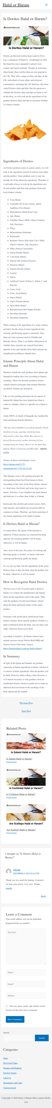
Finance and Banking (12, 1068)
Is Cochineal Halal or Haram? (20, 794)
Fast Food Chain (10, 1063)
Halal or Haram (16, 4)
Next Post (26, 711)
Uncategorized (9, 1087)
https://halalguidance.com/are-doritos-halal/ (22, 648)
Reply (43, 896)
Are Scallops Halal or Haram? (21, 829)
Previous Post (26, 702)
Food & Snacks (11, 762)
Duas (5, 1058)
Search (6, 1032)
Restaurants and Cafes (12, 1082)
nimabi (16, 870)
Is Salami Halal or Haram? (19, 758)
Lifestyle (7, 1077)
